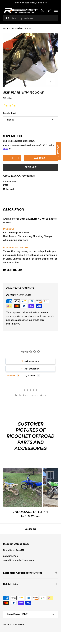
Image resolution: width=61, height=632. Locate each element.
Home (5, 28)
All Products (9, 181)
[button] (49, 10)
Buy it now (30, 167)
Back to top (30, 529)
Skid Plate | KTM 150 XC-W (21, 28)
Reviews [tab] (11, 375)
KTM (5, 185)
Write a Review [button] (31, 361)
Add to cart (41, 157)
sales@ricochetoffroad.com (18, 559)
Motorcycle (9, 188)
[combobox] (30, 18)
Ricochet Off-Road (17, 624)
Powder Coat (9, 113)
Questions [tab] (30, 375)
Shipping (7, 140)
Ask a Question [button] (32, 368)
